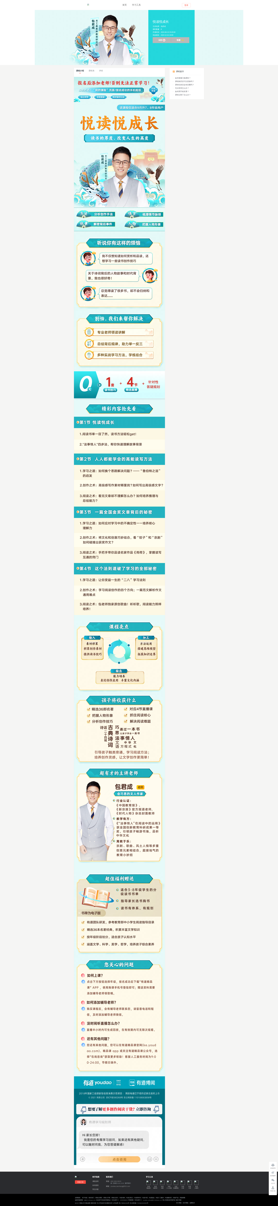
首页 (124, 5)
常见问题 (95, 1189)
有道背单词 (137, 1197)
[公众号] (273, 1179)
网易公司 (82, 1203)
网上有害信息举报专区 (169, 1200)
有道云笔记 (129, 1197)
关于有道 (84, 1197)
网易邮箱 (182, 1197)
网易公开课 (106, 1197)
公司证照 (115, 1203)
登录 (186, 5)
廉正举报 (178, 1200)
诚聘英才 (192, 1203)
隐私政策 (87, 1203)
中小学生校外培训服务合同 (104, 1203)
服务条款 (93, 1203)
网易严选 (175, 1197)
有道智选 (151, 1197)
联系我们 (91, 1197)
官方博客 (178, 1203)
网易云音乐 (115, 1197)
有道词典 (122, 1197)
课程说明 (95, 1181)
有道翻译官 (168, 1197)
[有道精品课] (88, 5)
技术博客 (185, 1203)
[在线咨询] (273, 1164)
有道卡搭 (145, 1197)
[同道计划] (273, 1187)
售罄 (180, 40)
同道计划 (80, 1182)
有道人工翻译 (160, 1197)
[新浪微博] (273, 1172)
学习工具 (136, 5)
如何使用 (95, 1185)
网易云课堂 (98, 1197)
